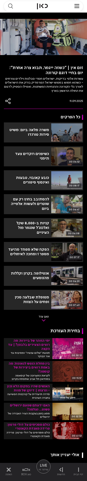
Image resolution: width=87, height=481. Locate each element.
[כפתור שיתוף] (8, 101)
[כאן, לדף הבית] (42, 6)
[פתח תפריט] (76, 6)
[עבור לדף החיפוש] (10, 6)
